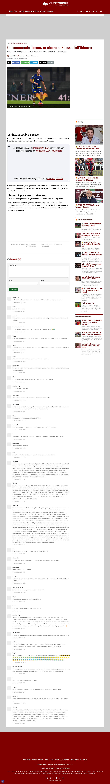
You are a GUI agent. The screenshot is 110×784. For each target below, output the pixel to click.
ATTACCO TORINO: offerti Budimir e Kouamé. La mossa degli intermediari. (91, 322)
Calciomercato (29, 11)
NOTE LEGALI (49, 760)
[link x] (77, 11)
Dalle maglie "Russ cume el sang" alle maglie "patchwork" (91, 265)
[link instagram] (84, 11)
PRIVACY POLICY (37, 760)
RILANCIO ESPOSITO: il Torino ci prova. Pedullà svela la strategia (91, 333)
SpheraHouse (58, 780)
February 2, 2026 (55, 178)
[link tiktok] (93, 11)
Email (51, 62)
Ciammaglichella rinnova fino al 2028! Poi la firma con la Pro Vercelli (90, 346)
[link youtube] (87, 11)
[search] (101, 11)
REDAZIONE (75, 760)
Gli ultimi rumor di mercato (83, 316)
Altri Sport (43, 11)
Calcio (37, 11)
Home (11, 11)
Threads (43, 62)
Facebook (16, 62)
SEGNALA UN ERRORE (62, 760)
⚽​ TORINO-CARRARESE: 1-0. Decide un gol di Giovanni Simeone (91, 253)
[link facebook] (80, 11)
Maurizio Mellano (15, 56)
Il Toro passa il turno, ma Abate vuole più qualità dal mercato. (90, 235)
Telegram (34, 62)
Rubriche (21, 11)
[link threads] (96, 11)
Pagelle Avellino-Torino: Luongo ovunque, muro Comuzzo (90, 278)
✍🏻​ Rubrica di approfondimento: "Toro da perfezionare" (91, 225)
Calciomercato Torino (20, 43)
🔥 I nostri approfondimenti (83, 220)
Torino (15, 11)
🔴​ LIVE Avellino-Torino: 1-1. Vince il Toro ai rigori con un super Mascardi (91, 290)
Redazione (50, 11)
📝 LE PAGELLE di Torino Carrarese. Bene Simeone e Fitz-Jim (91, 244)
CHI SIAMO (83, 760)
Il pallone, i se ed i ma (87, 303)
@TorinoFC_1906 (41, 148)
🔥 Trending (79, 122)
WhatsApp (26, 62)
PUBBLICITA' (27, 760)
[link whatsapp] (90, 11)
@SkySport (57, 150)
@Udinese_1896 (43, 150)
